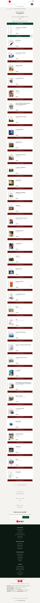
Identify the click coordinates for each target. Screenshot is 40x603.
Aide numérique (20, 536)
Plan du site (20, 574)
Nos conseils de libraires (20, 493)
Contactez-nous (20, 507)
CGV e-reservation (20, 572)
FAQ (20, 500)
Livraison (20, 531)
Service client (20, 537)
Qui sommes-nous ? (20, 554)
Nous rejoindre (20, 557)
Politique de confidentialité (20, 567)
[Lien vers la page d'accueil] (10, 2)
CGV (20, 571)
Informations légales (20, 566)
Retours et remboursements (20, 534)
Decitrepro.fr (20, 559)
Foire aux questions (20, 529)
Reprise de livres (20, 545)
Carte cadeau (20, 543)
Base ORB (20, 560)
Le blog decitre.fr (20, 548)
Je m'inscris (26, 517)
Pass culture (20, 546)
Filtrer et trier (20, 23)
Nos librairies (20, 555)
